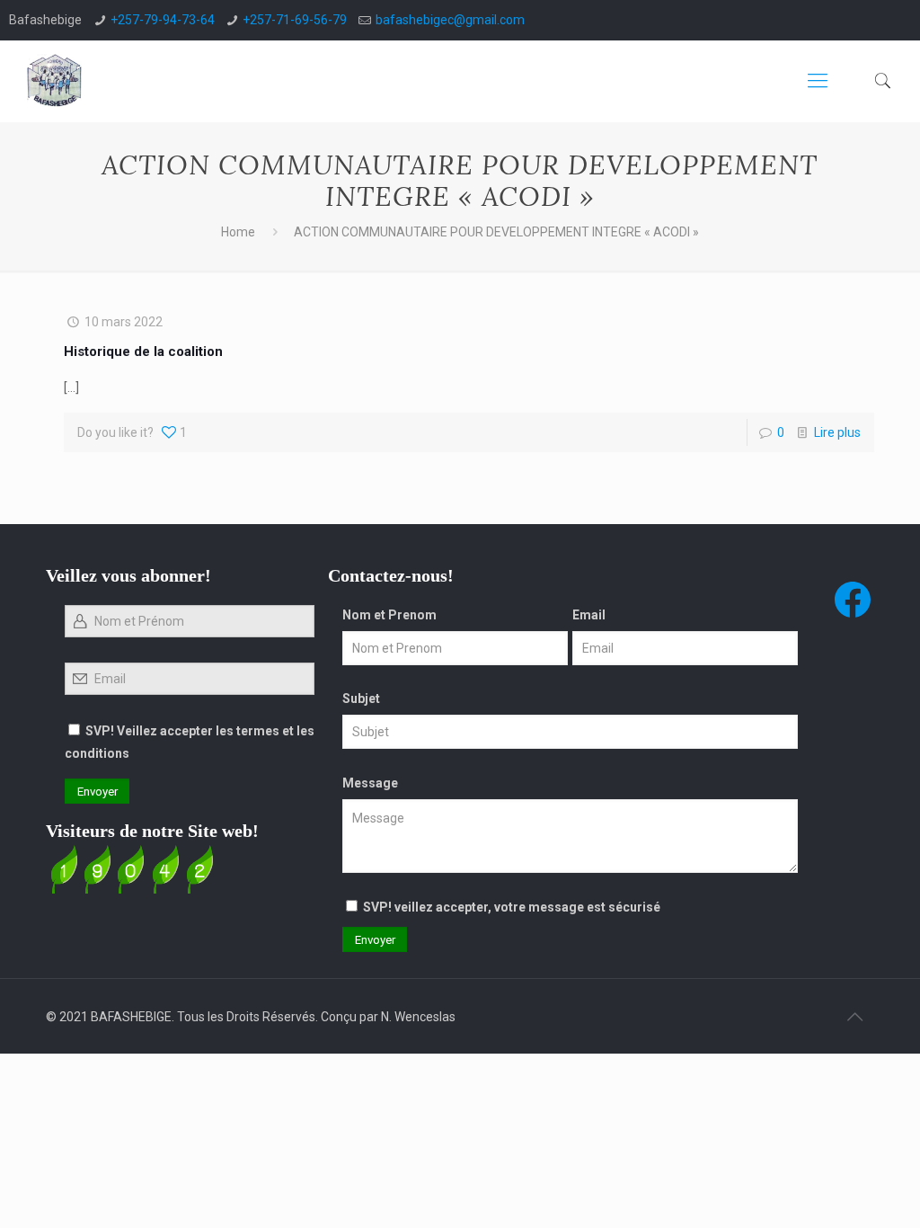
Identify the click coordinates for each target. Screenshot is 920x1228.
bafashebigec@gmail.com (450, 20)
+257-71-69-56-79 (295, 20)
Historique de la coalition (143, 351)
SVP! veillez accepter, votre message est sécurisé (511, 907)
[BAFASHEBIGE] (55, 80)
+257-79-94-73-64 (163, 20)
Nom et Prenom (389, 615)
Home (238, 232)
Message (370, 783)
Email (589, 615)
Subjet (361, 698)
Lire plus (837, 432)
